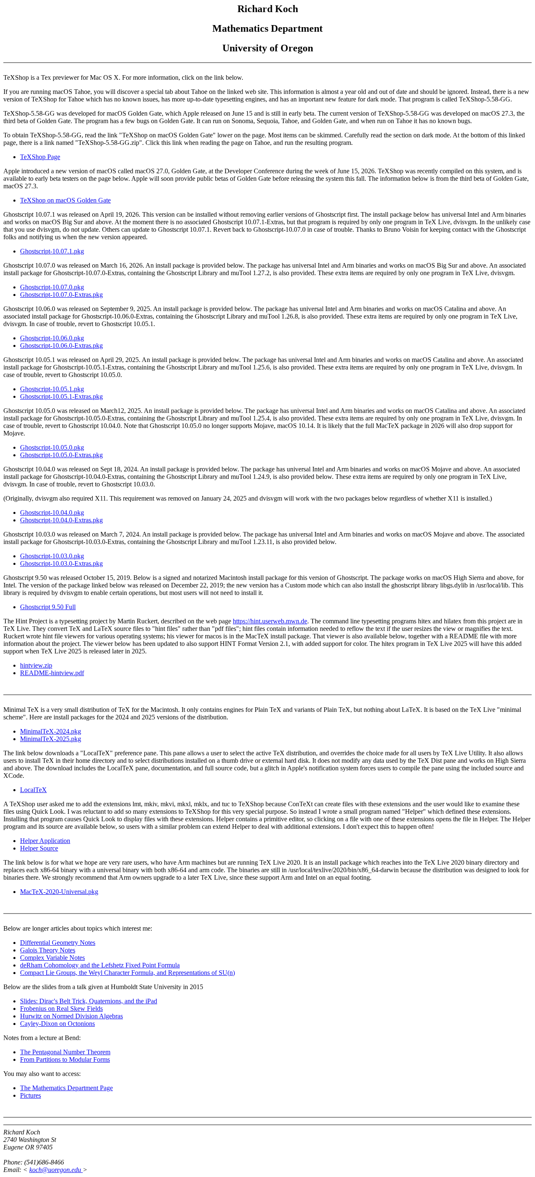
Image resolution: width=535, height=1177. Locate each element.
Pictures (30, 1095)
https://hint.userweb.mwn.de (270, 621)
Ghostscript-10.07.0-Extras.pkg (61, 294)
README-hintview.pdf (52, 672)
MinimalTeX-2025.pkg (50, 738)
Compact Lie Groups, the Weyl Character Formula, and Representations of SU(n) (127, 972)
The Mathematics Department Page (66, 1087)
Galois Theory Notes (47, 950)
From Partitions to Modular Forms (65, 1059)
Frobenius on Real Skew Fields (61, 1008)
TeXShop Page (40, 156)
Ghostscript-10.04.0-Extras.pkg (61, 520)
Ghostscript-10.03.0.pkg (52, 555)
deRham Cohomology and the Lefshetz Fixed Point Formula (100, 965)
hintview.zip (36, 665)
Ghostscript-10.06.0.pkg (52, 338)
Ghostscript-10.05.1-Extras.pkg (61, 396)
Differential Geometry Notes (57, 942)
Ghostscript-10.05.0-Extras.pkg (61, 454)
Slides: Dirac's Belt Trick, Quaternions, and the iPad (88, 1001)
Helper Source (39, 848)
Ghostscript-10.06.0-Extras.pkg (61, 345)
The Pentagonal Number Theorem (65, 1052)
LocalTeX (33, 789)
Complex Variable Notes (52, 957)
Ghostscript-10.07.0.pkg (52, 287)
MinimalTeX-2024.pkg (50, 731)
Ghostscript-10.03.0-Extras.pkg (61, 563)
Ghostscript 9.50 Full (48, 606)
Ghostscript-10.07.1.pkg (52, 251)
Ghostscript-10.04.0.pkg (52, 512)
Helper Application (45, 840)
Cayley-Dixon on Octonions (57, 1023)
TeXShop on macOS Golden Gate (65, 200)
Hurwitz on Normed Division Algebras (71, 1016)
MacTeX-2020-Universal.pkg (59, 891)
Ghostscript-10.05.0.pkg (52, 447)
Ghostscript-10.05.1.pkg (52, 388)
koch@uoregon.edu (56, 1169)
